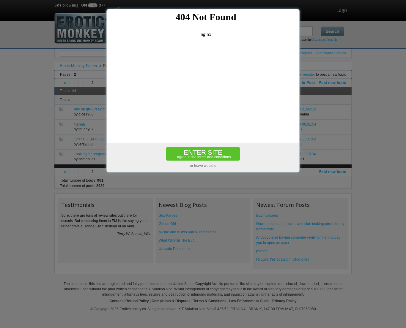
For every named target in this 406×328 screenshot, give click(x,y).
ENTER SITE (203, 154)
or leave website (203, 166)
